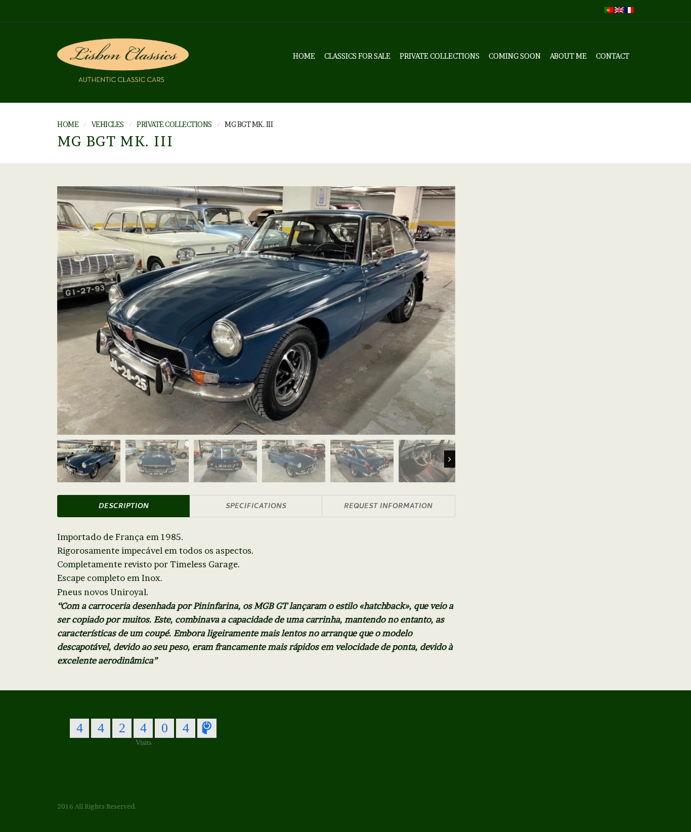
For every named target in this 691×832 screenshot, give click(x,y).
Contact (612, 56)
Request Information (388, 507)
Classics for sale (357, 56)
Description (124, 507)
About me (568, 56)
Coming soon (515, 56)
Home (304, 56)
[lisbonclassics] (123, 62)
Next (449, 459)
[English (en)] (619, 9)
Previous (62, 459)
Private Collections (440, 56)
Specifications (256, 507)
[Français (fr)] (629, 9)
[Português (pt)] (609, 9)
